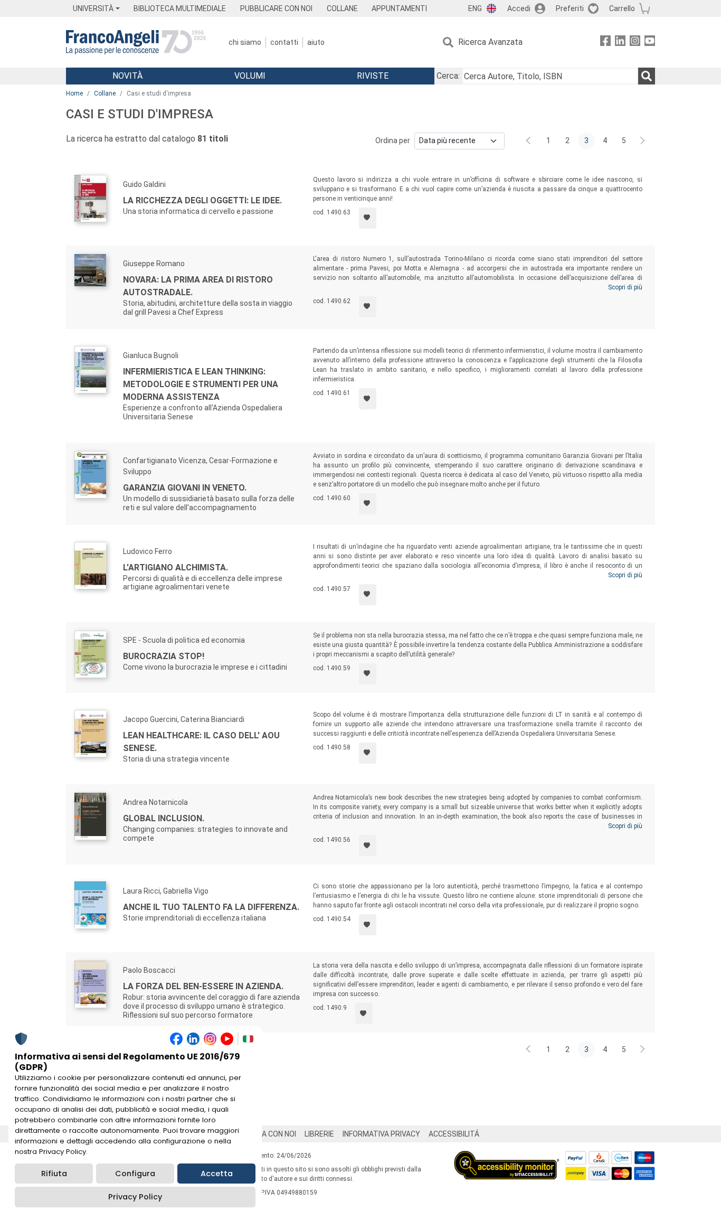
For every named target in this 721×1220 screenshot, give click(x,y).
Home (74, 93)
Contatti (284, 42)
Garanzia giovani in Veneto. (184, 488)
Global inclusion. (163, 818)
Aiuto (316, 42)
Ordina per (392, 140)
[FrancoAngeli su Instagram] (635, 42)
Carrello (622, 8)
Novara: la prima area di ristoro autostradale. (198, 286)
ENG (475, 8)
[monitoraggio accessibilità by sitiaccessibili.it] (506, 1157)
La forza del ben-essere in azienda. (203, 986)
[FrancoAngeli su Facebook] (605, 42)
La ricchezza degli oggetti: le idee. (202, 200)
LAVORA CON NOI (267, 1134)
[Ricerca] (646, 76)
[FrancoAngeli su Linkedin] (620, 42)
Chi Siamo (245, 42)
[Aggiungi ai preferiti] (367, 218)
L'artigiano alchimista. (175, 567)
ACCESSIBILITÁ (454, 1134)
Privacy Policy (135, 1196)
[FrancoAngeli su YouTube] (649, 42)
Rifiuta (54, 1173)
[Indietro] (529, 141)
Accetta (217, 1173)
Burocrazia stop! (163, 656)
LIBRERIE (319, 1134)
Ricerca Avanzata (490, 42)
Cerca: (448, 76)
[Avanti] (642, 141)
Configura (135, 1173)
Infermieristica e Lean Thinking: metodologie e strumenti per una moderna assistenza (200, 384)
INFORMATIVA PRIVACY (381, 1134)
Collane (105, 93)
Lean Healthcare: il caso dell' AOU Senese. (201, 741)
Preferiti (570, 8)
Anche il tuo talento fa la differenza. (211, 907)
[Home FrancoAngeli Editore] (136, 42)
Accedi (518, 8)
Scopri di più (625, 287)
